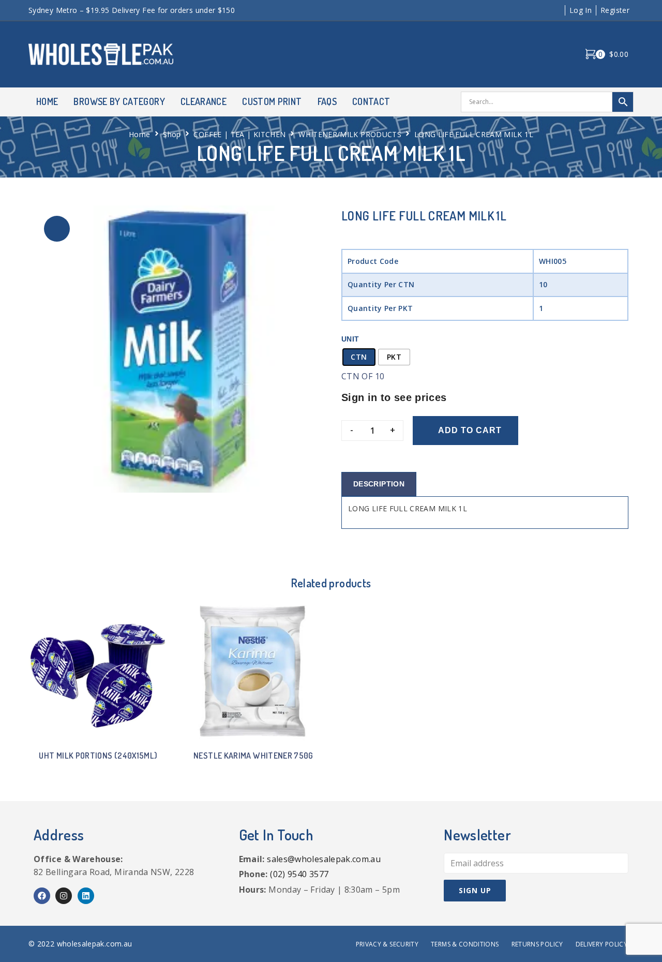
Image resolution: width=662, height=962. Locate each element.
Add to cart (470, 430)
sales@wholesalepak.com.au (324, 859)
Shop (171, 134)
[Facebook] (42, 895)
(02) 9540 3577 (299, 874)
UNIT (350, 339)
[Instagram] (63, 895)
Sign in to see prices (394, 397)
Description (378, 484)
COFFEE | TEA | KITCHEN (239, 134)
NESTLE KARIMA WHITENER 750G (253, 755)
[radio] (358, 357)
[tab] (378, 484)
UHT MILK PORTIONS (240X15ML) (98, 755)
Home (139, 134)
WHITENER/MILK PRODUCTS (349, 134)
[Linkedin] (86, 895)
